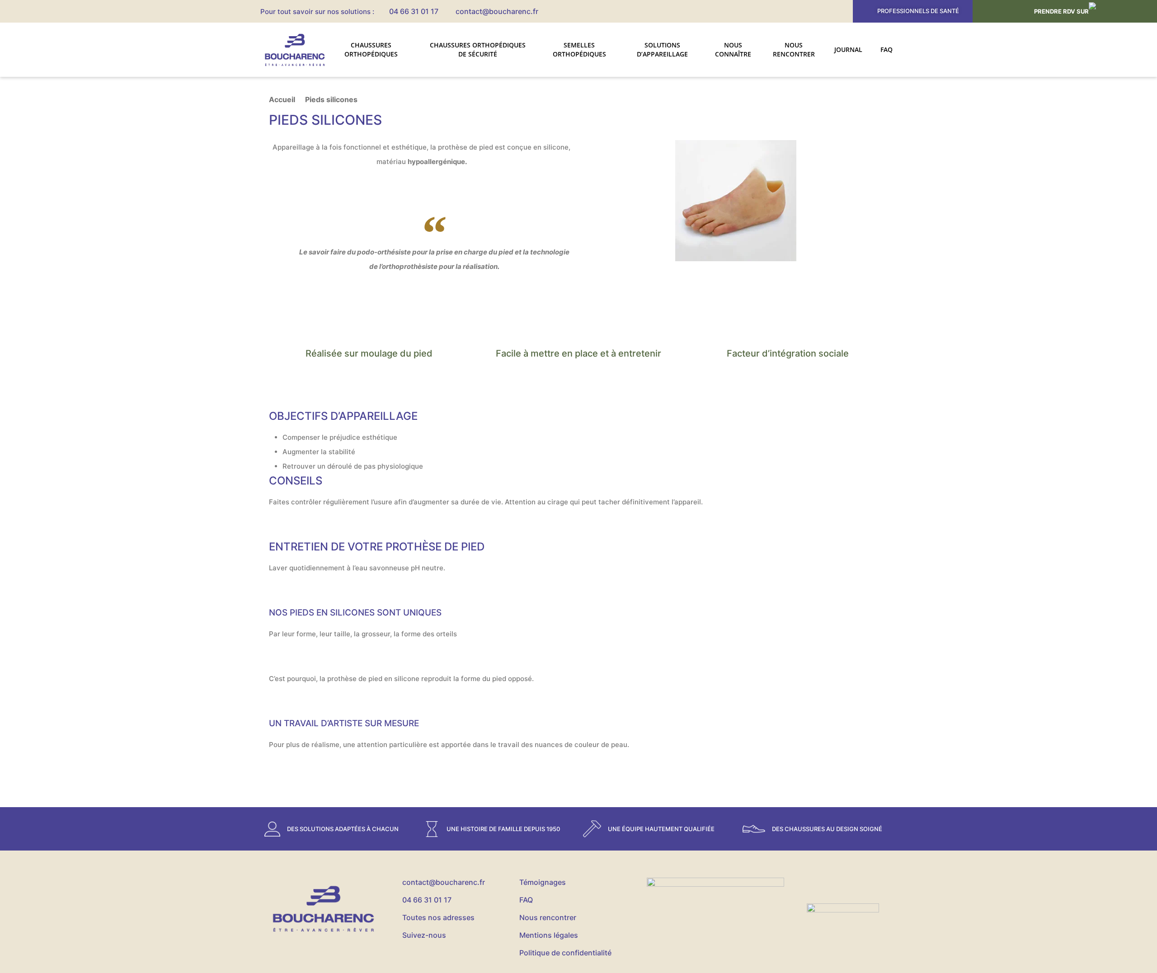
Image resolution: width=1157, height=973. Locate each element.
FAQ (886, 49)
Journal (848, 49)
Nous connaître (733, 49)
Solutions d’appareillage (662, 49)
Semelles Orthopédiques (579, 49)
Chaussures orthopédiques (371, 49)
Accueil (282, 99)
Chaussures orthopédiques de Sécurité (478, 49)
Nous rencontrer (794, 49)
